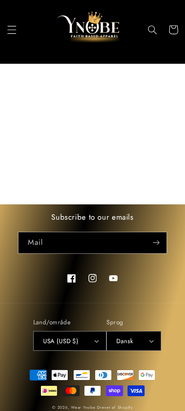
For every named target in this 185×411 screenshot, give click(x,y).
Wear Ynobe (83, 407)
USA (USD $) (61, 340)
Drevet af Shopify (115, 407)
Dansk (124, 340)
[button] (11, 29)
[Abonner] (156, 243)
